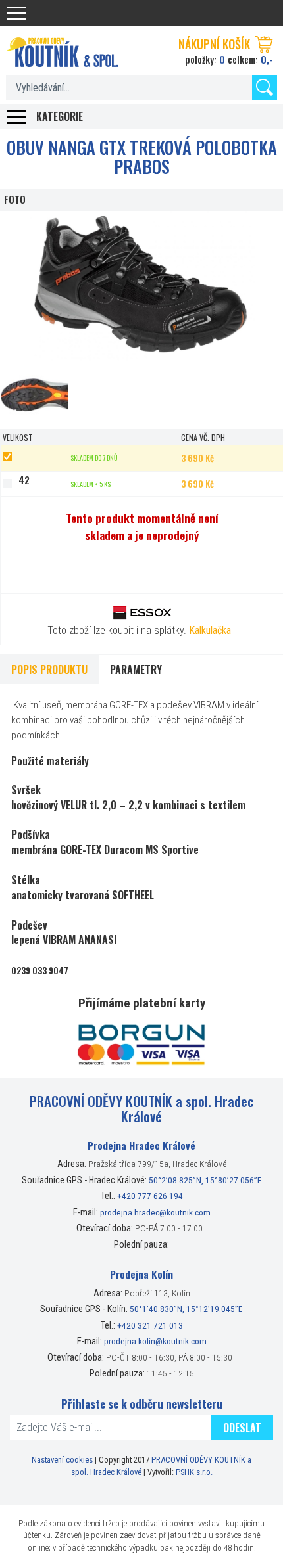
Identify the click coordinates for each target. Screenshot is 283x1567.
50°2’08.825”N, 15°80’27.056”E (205, 1180)
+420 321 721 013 (150, 1325)
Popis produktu (49, 669)
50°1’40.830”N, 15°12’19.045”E (186, 1309)
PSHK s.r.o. (194, 1472)
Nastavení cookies (62, 1460)
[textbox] (141, 87)
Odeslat (242, 1428)
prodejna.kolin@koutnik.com (155, 1341)
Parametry (136, 669)
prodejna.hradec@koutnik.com (155, 1212)
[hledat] (264, 87)
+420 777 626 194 (150, 1196)
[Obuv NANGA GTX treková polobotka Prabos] (141, 286)
